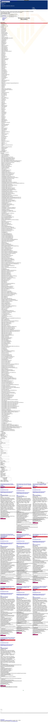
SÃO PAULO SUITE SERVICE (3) (7, 383)
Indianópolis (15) (4, 42)
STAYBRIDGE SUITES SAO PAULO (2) (8, 392)
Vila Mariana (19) (4, 73)
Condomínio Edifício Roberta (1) (6, 194)
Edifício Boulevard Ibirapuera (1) (6, 221)
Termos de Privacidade (4, 13)
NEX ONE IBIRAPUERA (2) (6, 343)
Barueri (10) (3, 82)
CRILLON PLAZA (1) (5, 214)
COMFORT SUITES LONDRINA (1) (7, 174)
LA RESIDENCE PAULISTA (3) (7, 312)
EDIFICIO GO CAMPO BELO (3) (7, 224)
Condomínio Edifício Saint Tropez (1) (7, 196)
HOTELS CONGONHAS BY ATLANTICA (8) (9, 267)
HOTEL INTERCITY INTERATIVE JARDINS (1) (9, 252)
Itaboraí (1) (3, 132)
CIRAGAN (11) (4, 169)
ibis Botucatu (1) (4, 268)
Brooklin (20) (4, 31)
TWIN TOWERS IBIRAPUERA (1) (7, 413)
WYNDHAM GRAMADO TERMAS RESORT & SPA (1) (11, 427)
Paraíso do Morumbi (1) (5, 58)
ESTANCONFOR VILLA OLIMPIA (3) (8, 227)
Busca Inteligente (2, 151)
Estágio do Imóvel (3, 435)
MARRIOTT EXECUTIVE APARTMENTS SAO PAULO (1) (11, 318)
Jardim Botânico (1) (4, 120)
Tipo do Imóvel (2, 22)
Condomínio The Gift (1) (5, 206)
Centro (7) (3, 36)
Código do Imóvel (3, 475)
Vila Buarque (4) (4, 70)
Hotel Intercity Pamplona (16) (6, 254)
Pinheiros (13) (4, 62)
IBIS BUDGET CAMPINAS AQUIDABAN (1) (9, 270)
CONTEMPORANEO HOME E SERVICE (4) (9, 211)
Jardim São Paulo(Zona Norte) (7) (7, 51)
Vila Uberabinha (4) (4, 77)
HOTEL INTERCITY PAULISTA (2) (7, 255)
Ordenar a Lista (2, 434)
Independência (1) (4, 150)
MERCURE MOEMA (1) (5, 324)
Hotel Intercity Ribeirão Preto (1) (6, 256)
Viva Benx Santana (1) (5, 417)
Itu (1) (2, 145)
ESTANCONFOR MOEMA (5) (6, 226)
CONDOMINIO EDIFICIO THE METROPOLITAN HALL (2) (11, 197)
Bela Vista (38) (4, 30)
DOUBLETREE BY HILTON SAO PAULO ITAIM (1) (10, 219)
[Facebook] (24, 699)
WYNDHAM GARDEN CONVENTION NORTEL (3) (10, 425)
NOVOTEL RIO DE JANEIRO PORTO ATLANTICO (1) (10, 346)
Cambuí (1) (3, 86)
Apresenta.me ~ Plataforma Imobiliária (6, 720)
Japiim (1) (3, 104)
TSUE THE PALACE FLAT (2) (6, 412)
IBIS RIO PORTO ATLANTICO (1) (7, 287)
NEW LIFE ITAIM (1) (5, 339)
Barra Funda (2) (4, 29)
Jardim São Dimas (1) (5, 125)
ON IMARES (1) (4, 348)
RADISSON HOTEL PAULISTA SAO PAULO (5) (9, 367)
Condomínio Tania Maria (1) (6, 205)
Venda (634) (3, 432)
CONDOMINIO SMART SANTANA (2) (8, 204)
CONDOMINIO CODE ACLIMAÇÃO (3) (8, 176)
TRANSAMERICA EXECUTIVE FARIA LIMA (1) (9, 404)
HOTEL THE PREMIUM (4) (6, 264)
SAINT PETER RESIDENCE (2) (7, 381)
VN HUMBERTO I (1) (5, 420)
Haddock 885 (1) (4, 242)
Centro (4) (3, 101)
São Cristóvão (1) (4, 94)
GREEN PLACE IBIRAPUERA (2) (7, 241)
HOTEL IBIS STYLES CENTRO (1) (7, 250)
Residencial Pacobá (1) (5, 371)
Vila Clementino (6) (4, 71)
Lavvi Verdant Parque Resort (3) (6, 314)
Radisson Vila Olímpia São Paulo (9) (7, 369)
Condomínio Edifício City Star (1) (7, 181)
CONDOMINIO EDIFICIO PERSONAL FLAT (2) (9, 191)
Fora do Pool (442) (4, 436)
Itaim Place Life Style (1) (5, 307)
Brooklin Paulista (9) (5, 33)
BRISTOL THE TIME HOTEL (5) (7, 164)
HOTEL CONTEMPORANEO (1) (7, 248)
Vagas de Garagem (3, 452)
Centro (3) (3, 96)
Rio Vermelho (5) (4, 93)
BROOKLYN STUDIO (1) (6, 165)
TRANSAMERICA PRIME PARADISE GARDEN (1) (10, 411)
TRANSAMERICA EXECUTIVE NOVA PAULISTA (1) (10, 406)
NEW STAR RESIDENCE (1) (6, 340)
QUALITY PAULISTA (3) (6, 363)
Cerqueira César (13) (5, 37)
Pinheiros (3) (3, 63)
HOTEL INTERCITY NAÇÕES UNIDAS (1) (9, 253)
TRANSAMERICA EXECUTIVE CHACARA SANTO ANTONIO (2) (12, 402)
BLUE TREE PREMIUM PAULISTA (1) (8, 159)
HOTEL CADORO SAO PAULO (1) (7, 247)
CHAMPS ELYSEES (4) (5, 167)
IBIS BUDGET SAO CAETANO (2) (7, 276)
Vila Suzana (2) (4, 76)
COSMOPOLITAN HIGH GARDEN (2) (8, 213)
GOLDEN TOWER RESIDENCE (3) (7, 236)
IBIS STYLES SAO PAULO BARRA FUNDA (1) (9, 293)
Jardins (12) (3, 52)
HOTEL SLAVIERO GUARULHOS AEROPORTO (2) (10, 263)
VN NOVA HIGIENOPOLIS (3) (6, 421)
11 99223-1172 (12, 5)
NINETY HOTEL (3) (5, 345)
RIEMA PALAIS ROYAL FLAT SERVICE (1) (9, 372)
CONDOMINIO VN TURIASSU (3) (7, 210)
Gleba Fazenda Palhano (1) (6, 131)
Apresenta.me (2, 719)
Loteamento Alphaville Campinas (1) (7, 89)
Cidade (1, 480)
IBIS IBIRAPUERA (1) (5, 280)
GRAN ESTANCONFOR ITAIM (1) (7, 238)
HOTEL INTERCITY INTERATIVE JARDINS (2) (9, 251)
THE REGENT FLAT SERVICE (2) (7, 396)
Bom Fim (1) (3, 139)
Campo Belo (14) (4, 34)
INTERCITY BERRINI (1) (6, 302)
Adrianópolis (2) (3, 103)
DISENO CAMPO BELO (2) (6, 218)
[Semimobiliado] (2, 463)
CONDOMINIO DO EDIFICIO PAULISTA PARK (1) (10, 177)
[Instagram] (24, 703)
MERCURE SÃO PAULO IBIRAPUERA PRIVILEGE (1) (11, 331)
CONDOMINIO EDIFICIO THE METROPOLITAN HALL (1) (11, 198)
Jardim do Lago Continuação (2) (6, 88)
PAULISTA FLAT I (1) (5, 352)
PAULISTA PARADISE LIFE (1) (7, 354)
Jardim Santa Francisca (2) (5, 80)
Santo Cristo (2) (4, 97)
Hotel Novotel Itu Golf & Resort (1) (7, 258)
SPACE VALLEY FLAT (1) (6, 391)
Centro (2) (3, 123)
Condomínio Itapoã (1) (5, 202)
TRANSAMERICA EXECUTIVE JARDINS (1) (9, 405)
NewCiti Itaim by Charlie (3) (6, 342)
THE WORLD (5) (4, 400)
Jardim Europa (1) (4, 46)
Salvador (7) (3, 91)
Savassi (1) (3, 108)
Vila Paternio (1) (4, 148)
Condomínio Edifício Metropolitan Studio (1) (8, 188)
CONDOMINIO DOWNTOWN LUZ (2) (8, 178)
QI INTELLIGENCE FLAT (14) (6, 360)
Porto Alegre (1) (4, 138)
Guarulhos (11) (4, 78)
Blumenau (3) (4, 109)
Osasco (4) (3, 100)
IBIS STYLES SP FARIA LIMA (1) (7, 295)
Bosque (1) (3, 85)
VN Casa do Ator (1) (5, 419)
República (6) (4, 65)
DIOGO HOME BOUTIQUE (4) (7, 217)
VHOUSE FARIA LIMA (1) (6, 416)
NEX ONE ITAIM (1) (5, 344)
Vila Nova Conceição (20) (5, 74)
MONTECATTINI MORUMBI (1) (7, 337)
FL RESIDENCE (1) (5, 232)
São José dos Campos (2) (5, 124)
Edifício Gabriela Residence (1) (6, 223)
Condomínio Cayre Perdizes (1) (6, 175)
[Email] (24, 707)
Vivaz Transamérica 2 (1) (5, 418)
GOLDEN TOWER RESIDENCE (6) (7, 237)
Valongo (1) (3, 118)
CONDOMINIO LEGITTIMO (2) (7, 203)
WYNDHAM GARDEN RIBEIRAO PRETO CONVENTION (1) (12, 426)
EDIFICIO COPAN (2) (5, 222)
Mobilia (1, 462)
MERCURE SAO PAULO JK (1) (7, 332)
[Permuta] (3, 472)
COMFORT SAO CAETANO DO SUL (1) (8, 172)
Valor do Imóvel (2, 438)
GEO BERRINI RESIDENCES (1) (7, 234)
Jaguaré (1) (3, 44)
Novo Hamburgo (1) (5, 136)
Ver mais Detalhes (3, 518)
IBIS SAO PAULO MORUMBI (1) (7, 291)
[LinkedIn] (24, 701)
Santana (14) (3, 66)
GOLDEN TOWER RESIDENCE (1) (7, 235)
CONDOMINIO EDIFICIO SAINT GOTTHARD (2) (10, 195)
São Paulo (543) (4, 27)
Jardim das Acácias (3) (5, 45)
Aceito (9, 13)
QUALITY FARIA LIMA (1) (6, 361)
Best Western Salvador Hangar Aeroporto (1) (8, 157)
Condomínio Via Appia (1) (5, 209)
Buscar (2, 481)
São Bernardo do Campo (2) (6, 122)
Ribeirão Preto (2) (4, 119)
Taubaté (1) (3, 149)
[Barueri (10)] (7, 478)
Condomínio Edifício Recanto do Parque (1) (8, 193)
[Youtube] (24, 705)
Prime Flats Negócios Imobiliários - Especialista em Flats (8, 0)
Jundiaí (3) (3, 111)
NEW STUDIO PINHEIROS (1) (6, 341)
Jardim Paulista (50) (4, 48)
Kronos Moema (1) (4, 309)
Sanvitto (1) (3, 135)
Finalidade (1, 431)
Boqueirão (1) (4, 116)
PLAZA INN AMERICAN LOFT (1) (7, 357)
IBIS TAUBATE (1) (5, 297)
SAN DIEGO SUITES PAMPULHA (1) (8, 382)
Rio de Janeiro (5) (4, 95)
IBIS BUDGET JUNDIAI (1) (6, 273)
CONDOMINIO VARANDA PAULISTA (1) (8, 208)
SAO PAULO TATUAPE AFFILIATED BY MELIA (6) (10, 384)
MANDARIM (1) (4, 317)
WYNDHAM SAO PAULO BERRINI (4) (8, 429)
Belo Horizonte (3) (4, 105)
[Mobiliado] (2, 464)
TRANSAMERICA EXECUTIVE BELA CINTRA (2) (10, 401)
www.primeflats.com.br (14, 721)
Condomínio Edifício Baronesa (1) (7, 179)
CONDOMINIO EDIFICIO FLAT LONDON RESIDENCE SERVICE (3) (13, 183)
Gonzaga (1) (3, 117)
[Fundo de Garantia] (3, 473)
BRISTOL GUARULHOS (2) (6, 163)
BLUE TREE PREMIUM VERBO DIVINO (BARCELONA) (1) (11, 160)
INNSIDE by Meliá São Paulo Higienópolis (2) (9, 299)
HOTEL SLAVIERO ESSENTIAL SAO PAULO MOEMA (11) (11, 262)
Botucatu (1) (3, 140)
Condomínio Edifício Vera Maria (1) (7, 199)
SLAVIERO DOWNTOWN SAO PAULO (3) (9, 386)
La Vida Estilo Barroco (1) (5, 313)
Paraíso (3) (3, 57)
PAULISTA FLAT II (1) (5, 353)
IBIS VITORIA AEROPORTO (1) (7, 298)
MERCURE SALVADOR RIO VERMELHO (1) (9, 326)
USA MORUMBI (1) (5, 415)
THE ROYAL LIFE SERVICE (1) (7, 397)
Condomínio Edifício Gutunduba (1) (7, 184)
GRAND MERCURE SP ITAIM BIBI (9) (8, 240)
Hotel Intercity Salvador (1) (6, 257)
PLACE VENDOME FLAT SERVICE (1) (8, 356)
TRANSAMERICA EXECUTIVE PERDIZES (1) (9, 407)
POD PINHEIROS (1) (5, 359)
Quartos (1, 449)
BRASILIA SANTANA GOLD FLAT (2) (8, 162)
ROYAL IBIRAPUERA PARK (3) (7, 376)
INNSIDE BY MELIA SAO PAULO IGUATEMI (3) (10, 300)
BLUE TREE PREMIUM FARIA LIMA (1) (8, 158)
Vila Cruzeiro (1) (4, 72)
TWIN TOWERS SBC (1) (5, 414)
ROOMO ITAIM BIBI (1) (5, 375)
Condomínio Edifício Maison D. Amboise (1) (8, 187)
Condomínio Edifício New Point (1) (7, 190)
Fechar (7, 481)
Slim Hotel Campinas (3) (5, 389)
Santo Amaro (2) (4, 67)
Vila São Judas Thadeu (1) (5, 141)
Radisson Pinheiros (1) (5, 368)
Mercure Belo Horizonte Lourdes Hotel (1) (8, 321)
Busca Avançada (39, 482)
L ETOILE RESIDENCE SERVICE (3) (8, 310)
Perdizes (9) (3, 60)
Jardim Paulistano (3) (5, 49)
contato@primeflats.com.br (6, 696)
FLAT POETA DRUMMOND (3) (7, 233)
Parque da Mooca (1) (5, 59)
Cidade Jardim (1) (4, 106)
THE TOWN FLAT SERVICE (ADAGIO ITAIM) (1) (10, 399)
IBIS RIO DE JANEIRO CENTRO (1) (7, 286)
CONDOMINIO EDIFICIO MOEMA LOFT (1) (9, 189)
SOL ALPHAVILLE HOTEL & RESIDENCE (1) (9, 390)
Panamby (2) (3, 55)
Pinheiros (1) (3, 61)
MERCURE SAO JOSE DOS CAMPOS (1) (8, 328)
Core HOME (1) (4, 212)
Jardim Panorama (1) (5, 47)
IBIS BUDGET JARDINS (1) (6, 272)
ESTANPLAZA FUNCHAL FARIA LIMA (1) (9, 228)
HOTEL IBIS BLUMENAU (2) (6, 249)
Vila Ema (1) (3, 126)
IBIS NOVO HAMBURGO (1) (6, 284)
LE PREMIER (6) (4, 315)
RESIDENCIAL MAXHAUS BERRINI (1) (8, 370)
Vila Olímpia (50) (4, 75)
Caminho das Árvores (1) (5, 92)
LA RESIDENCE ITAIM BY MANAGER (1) (9, 311)
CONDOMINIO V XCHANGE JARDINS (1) (9, 207)
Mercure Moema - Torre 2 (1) (6, 325)
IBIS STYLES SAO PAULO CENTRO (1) (8, 294)
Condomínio (2, 153)
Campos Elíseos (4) (4, 35)
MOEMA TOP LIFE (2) (5, 336)
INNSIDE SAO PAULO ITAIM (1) (7, 301)
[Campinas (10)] (7, 480)
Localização (2, 26)
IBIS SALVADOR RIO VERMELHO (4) (8, 288)
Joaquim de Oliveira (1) (5, 133)
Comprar (1, 517)
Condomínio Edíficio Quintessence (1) (7, 192)
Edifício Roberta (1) (4, 225)
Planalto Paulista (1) (4, 64)
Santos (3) (3, 115)
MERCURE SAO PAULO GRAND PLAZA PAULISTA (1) (11, 330)
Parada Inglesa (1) (4, 56)
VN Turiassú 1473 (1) (5, 422)
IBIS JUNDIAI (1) (4, 282)
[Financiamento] (3, 471)
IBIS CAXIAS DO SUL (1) (6, 279)
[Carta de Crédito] (3, 474)
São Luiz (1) (3, 107)
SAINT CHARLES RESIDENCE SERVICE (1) (9, 378)
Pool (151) (3, 437)
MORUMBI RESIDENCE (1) (6, 338)
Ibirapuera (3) (4, 41)
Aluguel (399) (4, 433)
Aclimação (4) (3, 28)
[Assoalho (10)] (5, 468)
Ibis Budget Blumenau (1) (5, 269)
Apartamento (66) (4, 24)
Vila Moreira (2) (4, 81)
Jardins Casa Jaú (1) (4, 308)
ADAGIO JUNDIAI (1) (5, 154)
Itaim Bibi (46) (4, 43)
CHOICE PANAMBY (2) (5, 168)
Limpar (4, 481)
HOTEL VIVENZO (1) (5, 266)
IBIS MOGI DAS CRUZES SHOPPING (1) (8, 283)
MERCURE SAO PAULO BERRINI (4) (8, 329)
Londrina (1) (3, 130)
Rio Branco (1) (4, 137)
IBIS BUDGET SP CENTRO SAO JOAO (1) (8, 277)
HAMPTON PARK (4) (5, 243)
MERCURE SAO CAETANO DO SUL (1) (8, 327)
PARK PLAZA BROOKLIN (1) (6, 351)
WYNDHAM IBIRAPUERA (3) (6, 428)
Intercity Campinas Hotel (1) (6, 303)
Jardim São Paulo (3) (5, 50)
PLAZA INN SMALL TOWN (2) (7, 358)
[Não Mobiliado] (2, 465)
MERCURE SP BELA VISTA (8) (7, 333)
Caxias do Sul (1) (4, 134)
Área (1, 454)
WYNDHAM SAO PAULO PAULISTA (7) (8, 430)
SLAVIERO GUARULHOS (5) (6, 388)
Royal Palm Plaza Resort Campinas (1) (7, 377)
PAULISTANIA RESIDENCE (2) (7, 355)
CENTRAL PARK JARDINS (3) (7, 166)
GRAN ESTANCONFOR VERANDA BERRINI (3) (10, 239)
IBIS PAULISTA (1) (5, 285)
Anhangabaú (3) (3, 112)
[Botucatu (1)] (7, 479)
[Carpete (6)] (5, 469)
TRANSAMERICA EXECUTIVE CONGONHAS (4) (10, 403)
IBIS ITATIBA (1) (4, 281)
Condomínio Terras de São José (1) (7, 146)
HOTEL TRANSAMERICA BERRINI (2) (8, 265)
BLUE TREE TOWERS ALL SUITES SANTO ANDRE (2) (11, 161)
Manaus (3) (3, 102)
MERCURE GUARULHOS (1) (6, 322)
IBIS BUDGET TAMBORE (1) (6, 278)
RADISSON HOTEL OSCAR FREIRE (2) (8, 366)
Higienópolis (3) (4, 40)
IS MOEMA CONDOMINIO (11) (7, 306)
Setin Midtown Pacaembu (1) (6, 385)
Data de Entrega (2, 460)
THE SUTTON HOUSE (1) (6, 398)
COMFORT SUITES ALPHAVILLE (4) (8, 173)
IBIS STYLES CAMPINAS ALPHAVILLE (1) (9, 292)
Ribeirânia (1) (4, 121)
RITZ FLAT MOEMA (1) (5, 373)
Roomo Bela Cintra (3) (5, 374)
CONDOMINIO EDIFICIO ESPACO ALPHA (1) (9, 182)
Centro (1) (3, 87)
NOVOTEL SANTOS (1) (5, 347)
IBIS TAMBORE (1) (5, 296)
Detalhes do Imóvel (3, 466)
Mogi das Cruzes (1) (5, 147)
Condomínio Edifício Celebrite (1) (7, 180)
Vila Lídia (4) (3, 90)
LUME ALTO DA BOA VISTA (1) (7, 316)
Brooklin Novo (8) (4, 32)
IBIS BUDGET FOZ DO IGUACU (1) (7, 271)
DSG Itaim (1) (4, 220)
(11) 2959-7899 (2, 5)
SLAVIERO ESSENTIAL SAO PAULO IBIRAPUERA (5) (11, 387)
